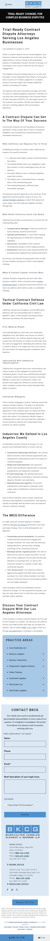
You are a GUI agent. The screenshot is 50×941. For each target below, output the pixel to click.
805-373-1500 (23, 878)
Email (43, 937)
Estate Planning (15, 672)
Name (7, 738)
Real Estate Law (16, 684)
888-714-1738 (17, 937)
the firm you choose (19, 525)
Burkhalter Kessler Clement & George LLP (23, 922)
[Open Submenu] (43, 654)
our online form (15, 631)
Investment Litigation (17, 678)
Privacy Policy (24, 927)
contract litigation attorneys (14, 200)
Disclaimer (8, 799)
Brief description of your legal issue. (22, 776)
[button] (8, 4)
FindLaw (29, 929)
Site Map (15, 927)
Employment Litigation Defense (22, 666)
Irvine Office (16, 864)
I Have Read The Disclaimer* (20, 805)
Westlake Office (19, 884)
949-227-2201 (22, 856)
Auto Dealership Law (17, 648)
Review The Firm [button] (25, 902)
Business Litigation (16, 654)
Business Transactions (18, 660)
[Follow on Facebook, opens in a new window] (7, 890)
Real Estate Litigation (18, 690)
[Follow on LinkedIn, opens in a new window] (12, 890)
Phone (7, 751)
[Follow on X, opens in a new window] (17, 890)
